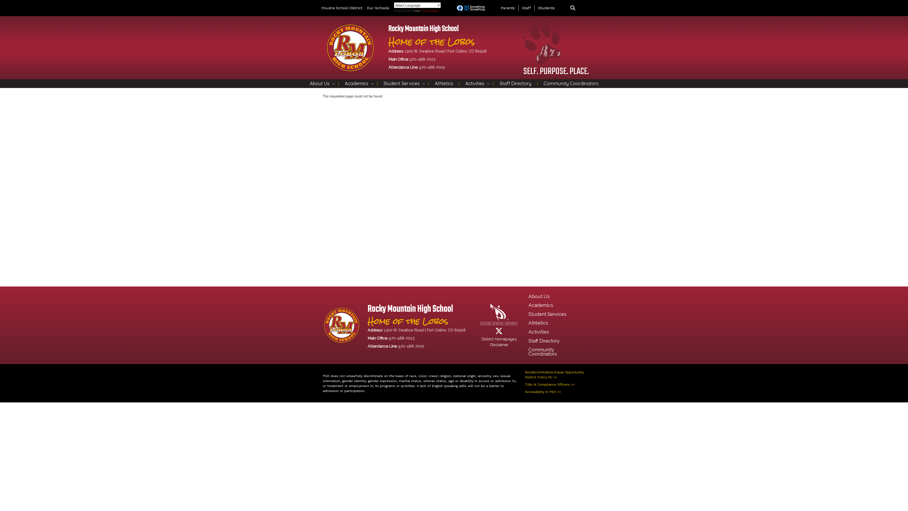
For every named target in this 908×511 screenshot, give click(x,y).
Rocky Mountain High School (424, 29)
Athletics (444, 83)
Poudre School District (342, 8)
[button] (572, 8)
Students (546, 8)
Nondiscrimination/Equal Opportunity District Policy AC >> (554, 374)
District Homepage (498, 339)
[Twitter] (499, 332)
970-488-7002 (432, 67)
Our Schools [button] (378, 8)
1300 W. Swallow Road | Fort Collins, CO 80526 (446, 51)
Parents (508, 8)
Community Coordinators (571, 83)
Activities (474, 83)
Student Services (401, 83)
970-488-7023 (422, 59)
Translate (430, 11)
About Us (319, 83)
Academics (356, 83)
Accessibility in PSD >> (543, 392)
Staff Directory (515, 83)
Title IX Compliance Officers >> (550, 384)
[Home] (350, 47)
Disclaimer (499, 345)
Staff (526, 8)
